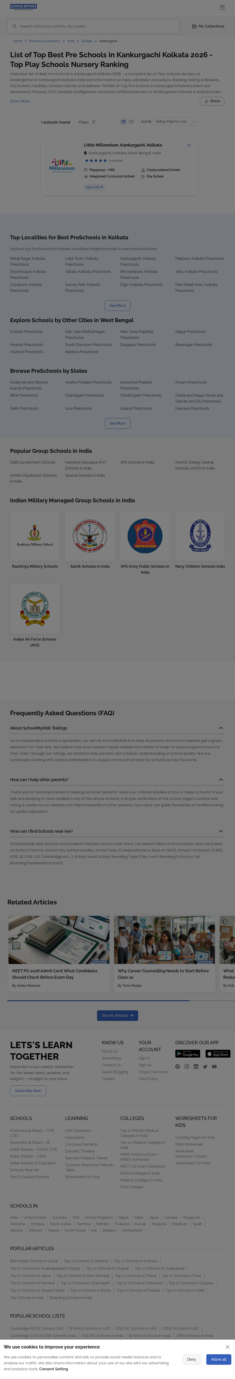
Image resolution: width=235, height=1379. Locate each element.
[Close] (203, 627)
